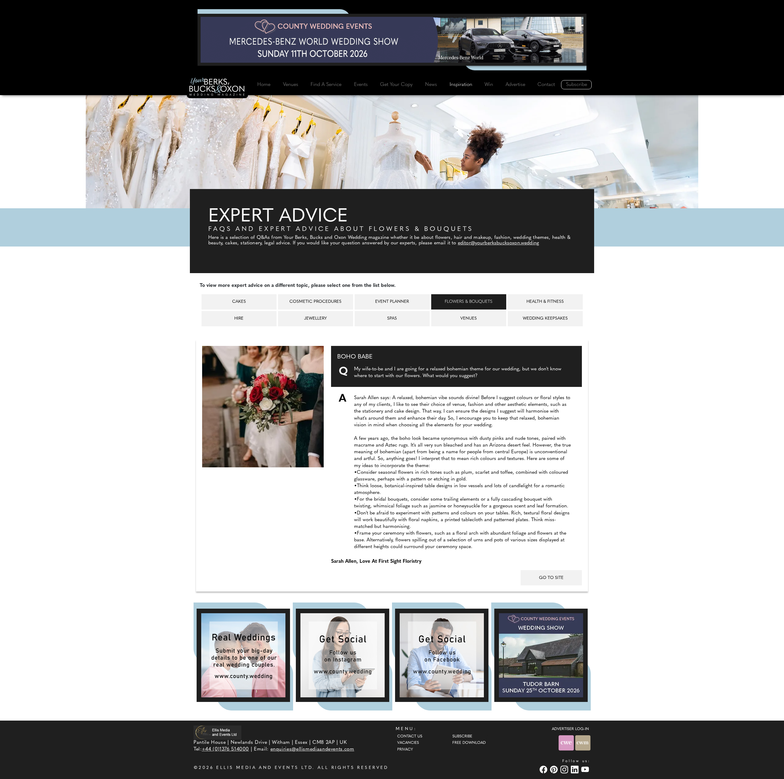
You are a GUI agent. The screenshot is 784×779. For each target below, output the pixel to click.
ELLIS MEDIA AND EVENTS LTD (264, 768)
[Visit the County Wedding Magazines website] (582, 742)
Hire (238, 318)
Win (488, 84)
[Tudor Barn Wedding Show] (541, 655)
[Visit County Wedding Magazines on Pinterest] (554, 769)
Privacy (405, 749)
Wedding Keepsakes (545, 318)
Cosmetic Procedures (315, 301)
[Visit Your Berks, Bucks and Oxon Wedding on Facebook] (544, 769)
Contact (546, 84)
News (431, 84)
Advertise (515, 84)
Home (263, 84)
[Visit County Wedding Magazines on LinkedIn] (575, 769)
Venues (290, 84)
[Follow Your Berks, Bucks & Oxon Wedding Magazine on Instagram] (342, 655)
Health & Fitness (545, 301)
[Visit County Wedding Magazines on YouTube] (585, 769)
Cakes (239, 301)
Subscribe (576, 84)
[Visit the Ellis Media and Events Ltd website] (217, 732)
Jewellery (315, 318)
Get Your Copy (396, 84)
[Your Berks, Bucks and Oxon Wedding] (217, 87)
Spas (392, 318)
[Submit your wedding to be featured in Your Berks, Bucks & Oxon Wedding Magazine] (243, 655)
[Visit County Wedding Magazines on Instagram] (565, 769)
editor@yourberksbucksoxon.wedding (498, 243)
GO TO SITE (551, 578)
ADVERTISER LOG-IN (570, 729)
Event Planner (392, 301)
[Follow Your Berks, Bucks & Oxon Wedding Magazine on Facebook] (441, 655)
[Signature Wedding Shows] (392, 39)
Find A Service (326, 84)
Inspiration (461, 84)
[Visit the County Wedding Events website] (567, 742)
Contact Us (409, 736)
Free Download (469, 743)
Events (361, 84)
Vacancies (408, 743)
